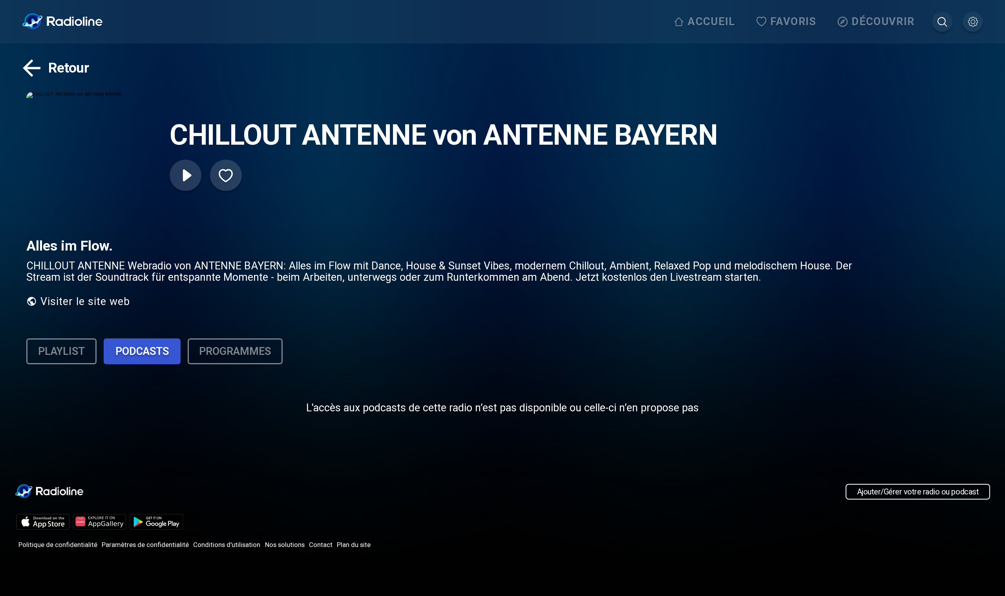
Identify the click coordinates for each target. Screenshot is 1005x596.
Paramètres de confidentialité (145, 545)
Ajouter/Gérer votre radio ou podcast (918, 491)
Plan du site (354, 545)
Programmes (235, 351)
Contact (321, 545)
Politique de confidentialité (57, 545)
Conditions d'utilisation (226, 545)
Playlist (61, 351)
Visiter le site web (85, 301)
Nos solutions (285, 545)
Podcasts (142, 351)
